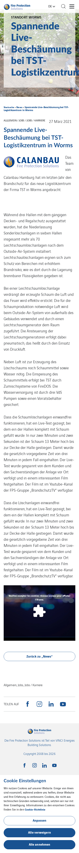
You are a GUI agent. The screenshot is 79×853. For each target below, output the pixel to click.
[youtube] (63, 704)
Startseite (9, 107)
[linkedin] (51, 704)
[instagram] (39, 704)
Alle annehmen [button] (39, 844)
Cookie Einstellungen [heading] (25, 781)
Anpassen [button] (39, 820)
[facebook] (27, 704)
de (50, 6)
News (19, 107)
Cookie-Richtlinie (35, 809)
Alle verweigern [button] (39, 832)
